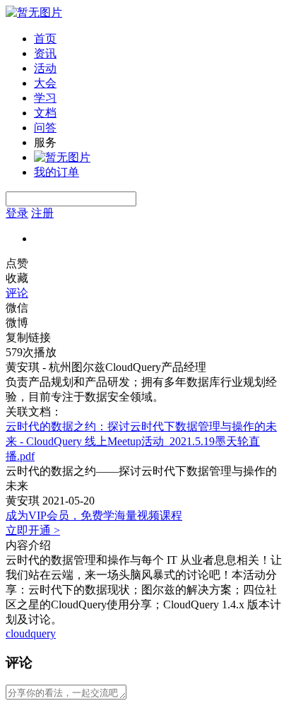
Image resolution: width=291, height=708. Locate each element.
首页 (45, 39)
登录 (17, 213)
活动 (45, 68)
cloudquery (31, 633)
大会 (45, 83)
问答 (45, 128)
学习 (45, 98)
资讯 (45, 53)
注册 (42, 213)
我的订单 (56, 172)
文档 (45, 113)
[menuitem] (159, 39)
